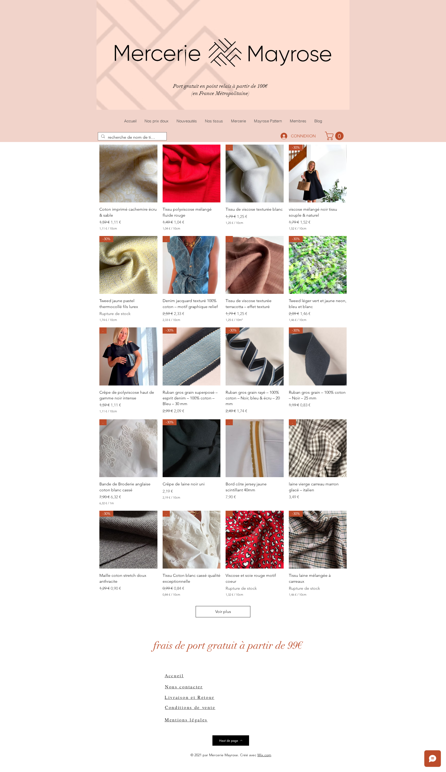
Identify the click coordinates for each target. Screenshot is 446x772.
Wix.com (264, 755)
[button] (335, 136)
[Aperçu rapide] (128, 174)
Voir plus (223, 611)
